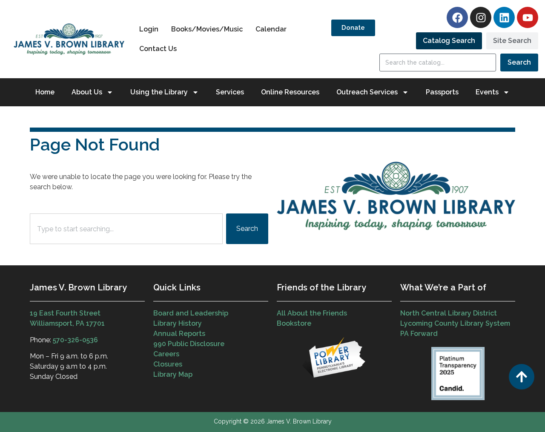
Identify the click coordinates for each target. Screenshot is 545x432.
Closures (167, 364)
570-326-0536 (75, 340)
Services (230, 92)
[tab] (449, 40)
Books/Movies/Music (207, 29)
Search (519, 62)
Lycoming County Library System (455, 323)
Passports (442, 92)
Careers (166, 354)
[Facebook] (457, 17)
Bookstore (294, 323)
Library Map (172, 374)
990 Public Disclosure (188, 344)
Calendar (271, 29)
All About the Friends (312, 313)
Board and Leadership (190, 313)
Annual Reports (179, 334)
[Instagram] (480, 17)
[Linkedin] (504, 17)
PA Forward (419, 334)
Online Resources (290, 92)
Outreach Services (367, 92)
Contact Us (158, 49)
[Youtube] (527, 17)
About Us (87, 92)
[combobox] (126, 228)
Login (148, 29)
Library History (177, 323)
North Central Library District (448, 313)
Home (44, 92)
